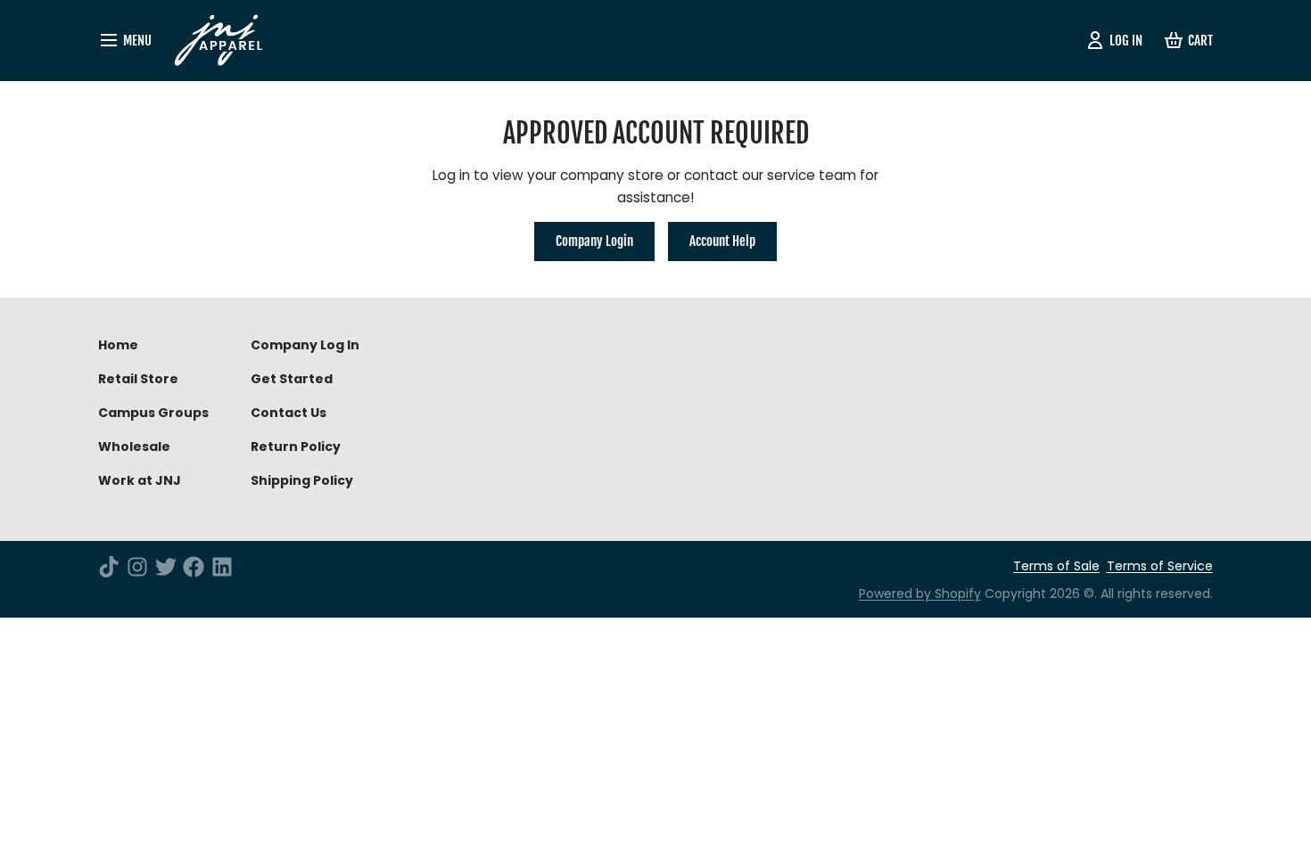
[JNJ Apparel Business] (225, 40)
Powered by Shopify (920, 593)
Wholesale (134, 446)
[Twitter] (166, 567)
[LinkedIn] (222, 567)
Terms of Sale (1056, 566)
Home (118, 345)
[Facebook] (193, 567)
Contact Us (288, 413)
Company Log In (305, 345)
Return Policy (296, 446)
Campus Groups (153, 413)
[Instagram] (137, 567)
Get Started (292, 379)
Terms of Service (1160, 566)
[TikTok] (109, 567)
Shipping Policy (302, 480)
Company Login (594, 241)
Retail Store (138, 379)
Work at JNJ (139, 480)
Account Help (722, 241)
